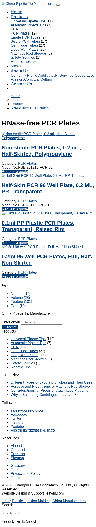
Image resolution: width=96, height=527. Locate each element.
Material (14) (21, 294)
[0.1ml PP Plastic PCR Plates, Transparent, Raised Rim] (47, 213)
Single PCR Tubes (25, 37)
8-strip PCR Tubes (25, 41)
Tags (14, 100)
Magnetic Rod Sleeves (29, 53)
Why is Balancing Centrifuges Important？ (44, 395)
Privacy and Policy (25, 473)
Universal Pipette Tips (28, 21)
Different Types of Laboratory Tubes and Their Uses (51, 382)
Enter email (11, 322)
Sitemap (17, 458)
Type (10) (18, 306)
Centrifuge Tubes (24, 45)
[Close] (3, 510)
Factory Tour (65, 75)
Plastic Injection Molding (31, 501)
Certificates (46, 75)
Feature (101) (21, 302)
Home (16, 11)
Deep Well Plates (24, 49)
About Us (20, 71)
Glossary (18, 465)
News (16, 66)
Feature (17, 104)
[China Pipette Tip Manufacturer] (29, 4)
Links (6, 501)
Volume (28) (20, 298)
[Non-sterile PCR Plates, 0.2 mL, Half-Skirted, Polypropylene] (48, 138)
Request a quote (15, 171)
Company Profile (24, 75)
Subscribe (10, 327)
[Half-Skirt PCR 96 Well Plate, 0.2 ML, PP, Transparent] (46, 175)
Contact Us (21, 84)
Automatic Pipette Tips (28, 25)
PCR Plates (20, 33)
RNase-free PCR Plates (30, 108)
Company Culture (38, 79)
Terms (15, 477)
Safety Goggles (23, 57)
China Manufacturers (69, 501)
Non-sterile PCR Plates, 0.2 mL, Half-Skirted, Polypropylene (41, 151)
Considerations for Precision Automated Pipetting (49, 390)
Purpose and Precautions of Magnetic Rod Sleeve (50, 386)
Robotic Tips (21, 61)
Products (19, 16)
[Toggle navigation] (58, 5)
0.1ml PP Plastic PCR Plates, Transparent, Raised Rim (38, 226)
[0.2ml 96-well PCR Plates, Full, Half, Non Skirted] (42, 247)
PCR (15, 29)
